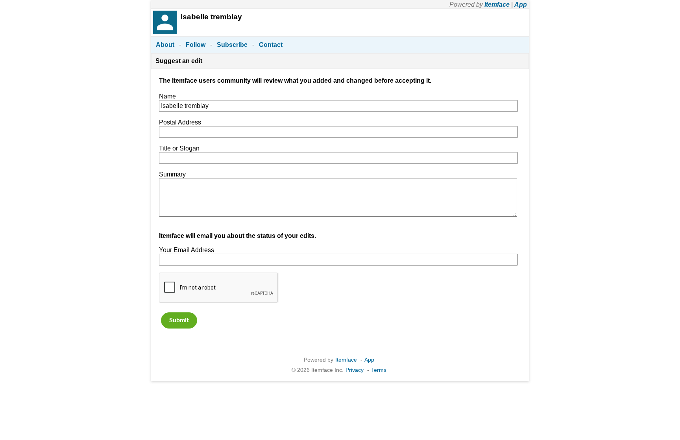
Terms (378, 370)
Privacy (355, 370)
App (520, 4)
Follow (195, 44)
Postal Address (180, 122)
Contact (271, 44)
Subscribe (232, 44)
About (165, 44)
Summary (172, 174)
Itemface (497, 4)
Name (167, 96)
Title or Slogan (179, 148)
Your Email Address (186, 250)
